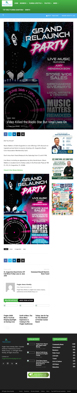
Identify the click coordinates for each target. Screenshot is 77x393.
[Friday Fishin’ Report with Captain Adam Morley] (31, 345)
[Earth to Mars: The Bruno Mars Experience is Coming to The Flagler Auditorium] (26, 309)
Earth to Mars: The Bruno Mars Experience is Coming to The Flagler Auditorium (26, 320)
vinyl (24, 249)
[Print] (23, 134)
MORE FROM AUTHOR (26, 300)
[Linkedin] (14, 134)
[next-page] (8, 328)
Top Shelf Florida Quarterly (13, 10)
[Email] (18, 134)
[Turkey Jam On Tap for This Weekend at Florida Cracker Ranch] (42, 309)
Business (23, 3)
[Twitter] (10, 134)
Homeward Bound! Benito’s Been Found (40, 273)
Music (16, 20)
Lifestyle (11, 20)
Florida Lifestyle (35, 3)
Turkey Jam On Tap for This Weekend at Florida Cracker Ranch (41, 319)
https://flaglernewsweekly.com (24, 287)
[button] (3, 15)
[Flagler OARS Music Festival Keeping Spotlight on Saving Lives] (11, 309)
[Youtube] (16, 363)
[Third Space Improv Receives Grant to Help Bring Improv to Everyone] (31, 362)
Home (16, 3)
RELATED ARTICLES (11, 300)
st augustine (18, 249)
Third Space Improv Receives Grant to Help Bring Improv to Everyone (42, 363)
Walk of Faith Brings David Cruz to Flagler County (42, 353)
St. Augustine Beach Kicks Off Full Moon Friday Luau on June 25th (14, 274)
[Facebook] (6, 134)
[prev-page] (5, 328)
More (55, 3)
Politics (47, 3)
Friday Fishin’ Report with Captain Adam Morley (42, 345)
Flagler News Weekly (14, 126)
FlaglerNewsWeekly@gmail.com (11, 358)
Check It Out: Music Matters (13, 170)
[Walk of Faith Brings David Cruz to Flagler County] (31, 354)
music (11, 249)
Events (27, 10)
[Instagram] (7, 363)
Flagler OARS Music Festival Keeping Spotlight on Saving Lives (10, 319)
